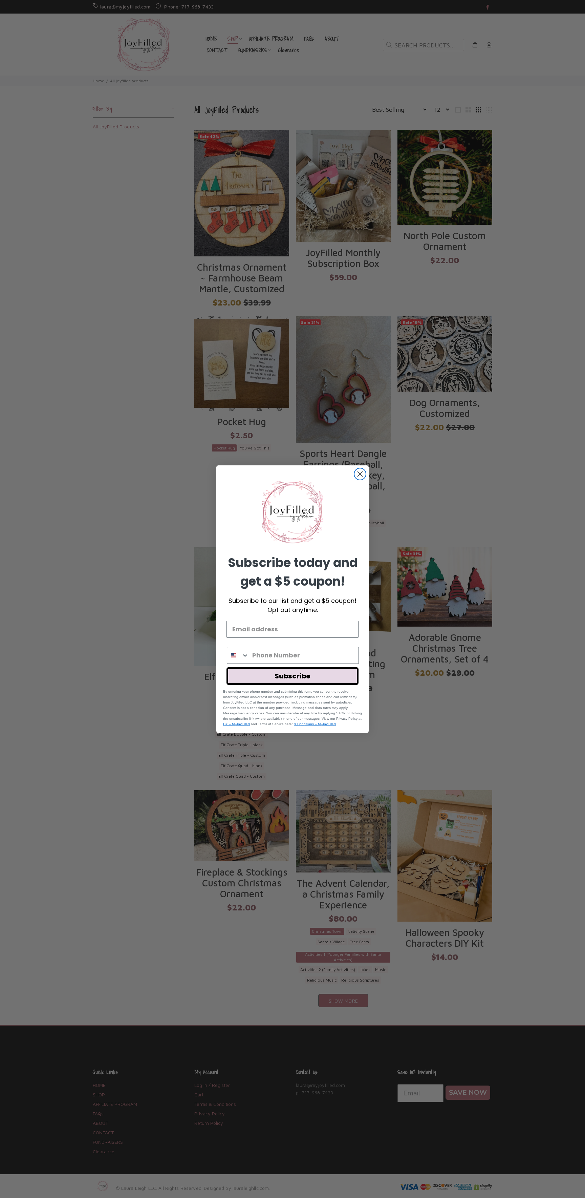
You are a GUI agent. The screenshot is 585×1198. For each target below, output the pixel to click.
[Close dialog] (360, 474)
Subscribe (292, 676)
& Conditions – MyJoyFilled (315, 724)
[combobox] (238, 655)
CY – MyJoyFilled (236, 724)
